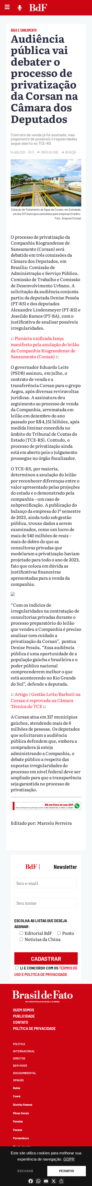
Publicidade (24, 1016)
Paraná (17, 1129)
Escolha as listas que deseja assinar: (40, 924)
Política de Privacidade (34, 1028)
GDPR (69, 1159)
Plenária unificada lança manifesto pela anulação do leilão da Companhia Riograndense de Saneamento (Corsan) (45, 347)
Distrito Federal (22, 1104)
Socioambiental (24, 1073)
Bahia (16, 1088)
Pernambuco (21, 1138)
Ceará (16, 1096)
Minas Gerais (21, 1113)
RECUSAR (25, 1171)
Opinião (18, 1080)
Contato (20, 1022)
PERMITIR (66, 1171)
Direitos (19, 1058)
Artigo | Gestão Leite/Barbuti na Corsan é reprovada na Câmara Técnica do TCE (45, 700)
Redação (70, 152)
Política (19, 1044)
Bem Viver (20, 1065)
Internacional (24, 1051)
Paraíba (18, 1121)
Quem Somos (23, 1010)
